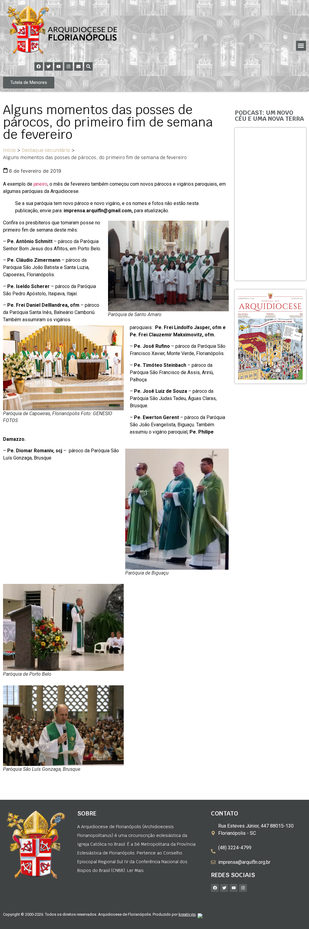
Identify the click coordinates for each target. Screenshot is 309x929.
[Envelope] (78, 66)
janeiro (39, 184)
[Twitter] (48, 66)
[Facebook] (38, 66)
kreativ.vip (187, 914)
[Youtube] (58, 66)
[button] (301, 46)
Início (9, 150)
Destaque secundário (46, 150)
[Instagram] (68, 66)
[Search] (88, 66)
